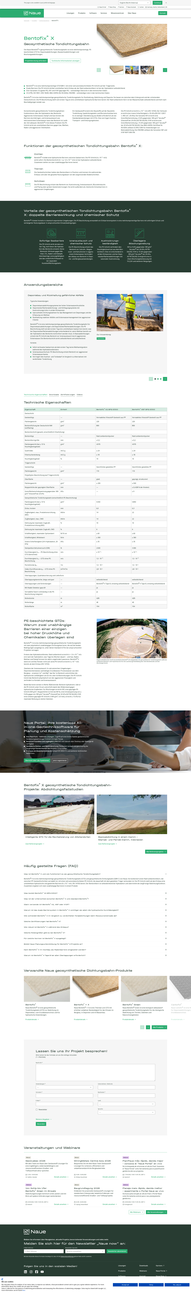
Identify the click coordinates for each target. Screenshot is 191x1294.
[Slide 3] (160, 379)
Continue (157, 3)
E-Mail (38, 1100)
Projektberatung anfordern (35, 61)
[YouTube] (42, 1271)
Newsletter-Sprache (71, 1247)
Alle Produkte (158, 1027)
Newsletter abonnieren (117, 1251)
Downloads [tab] (54, 395)
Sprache (100, 1109)
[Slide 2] (158, 379)
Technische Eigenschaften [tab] (35, 395)
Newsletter (43, 1109)
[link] (55, 20)
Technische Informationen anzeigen (65, 61)
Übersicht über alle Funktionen (37, 760)
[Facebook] (36, 1271)
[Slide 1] (155, 379)
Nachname (101, 1092)
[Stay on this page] (166, 2)
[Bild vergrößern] (164, 655)
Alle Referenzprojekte (154, 852)
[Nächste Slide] (165, 70)
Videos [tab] (80, 395)
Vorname (39, 1092)
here (23, 1290)
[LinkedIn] (25, 1271)
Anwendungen (41, 1084)
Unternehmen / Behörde (105, 1084)
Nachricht (39, 1062)
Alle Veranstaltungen (155, 1212)
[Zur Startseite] (32, 13)
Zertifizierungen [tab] (68, 395)
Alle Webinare (135, 1212)
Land (99, 1100)
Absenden (41, 1124)
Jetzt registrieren (60, 760)
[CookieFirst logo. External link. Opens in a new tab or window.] (2, 1279)
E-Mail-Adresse (28, 1247)
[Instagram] (31, 1271)
